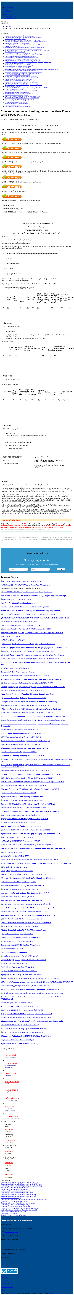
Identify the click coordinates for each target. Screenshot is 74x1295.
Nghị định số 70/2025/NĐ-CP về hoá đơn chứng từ (20, 1043)
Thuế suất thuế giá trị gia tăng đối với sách (17, 967)
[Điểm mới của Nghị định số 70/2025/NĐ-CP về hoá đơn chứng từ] (22, 1032)
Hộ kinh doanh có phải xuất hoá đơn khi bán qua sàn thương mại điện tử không (23, 96)
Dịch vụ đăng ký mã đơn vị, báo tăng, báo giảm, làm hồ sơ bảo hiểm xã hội (24, 1199)
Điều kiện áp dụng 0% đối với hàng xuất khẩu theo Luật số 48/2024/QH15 (22, 73)
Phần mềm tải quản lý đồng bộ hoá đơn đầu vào (15, 1206)
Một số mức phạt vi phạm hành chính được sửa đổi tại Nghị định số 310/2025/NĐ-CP (24, 47)
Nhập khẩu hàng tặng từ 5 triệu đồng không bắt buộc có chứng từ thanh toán (22, 59)
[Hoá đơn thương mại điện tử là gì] (12, 948)
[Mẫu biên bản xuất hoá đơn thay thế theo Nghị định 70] (18, 882)
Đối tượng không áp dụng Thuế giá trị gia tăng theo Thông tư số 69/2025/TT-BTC (23, 54)
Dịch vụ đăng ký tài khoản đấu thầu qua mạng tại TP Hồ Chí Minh (21, 1184)
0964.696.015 (9, 1151)
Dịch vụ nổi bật (5, 1283)
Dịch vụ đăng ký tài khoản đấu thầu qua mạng (15, 1205)
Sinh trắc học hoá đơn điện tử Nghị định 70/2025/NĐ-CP (18, 80)
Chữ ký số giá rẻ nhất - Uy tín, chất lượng (13, 1211)
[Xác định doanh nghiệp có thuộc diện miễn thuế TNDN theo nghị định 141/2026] (26, 629)
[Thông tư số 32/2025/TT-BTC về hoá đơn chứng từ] (17, 941)
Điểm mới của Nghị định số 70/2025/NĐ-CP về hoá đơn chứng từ (26, 1036)
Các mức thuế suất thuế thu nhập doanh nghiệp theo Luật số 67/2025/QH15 (22, 70)
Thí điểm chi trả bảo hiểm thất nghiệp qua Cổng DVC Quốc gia (19, 65)
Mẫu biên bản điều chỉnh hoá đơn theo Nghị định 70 (16, 95)
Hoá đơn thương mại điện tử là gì (12, 105)
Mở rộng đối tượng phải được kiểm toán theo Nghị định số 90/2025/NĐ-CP (30, 989)
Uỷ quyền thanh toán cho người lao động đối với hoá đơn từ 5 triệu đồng (21, 57)
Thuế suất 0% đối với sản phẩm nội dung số (15, 52)
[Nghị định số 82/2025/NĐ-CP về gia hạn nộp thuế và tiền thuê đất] (22, 1010)
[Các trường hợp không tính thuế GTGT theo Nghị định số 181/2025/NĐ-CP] (25, 807)
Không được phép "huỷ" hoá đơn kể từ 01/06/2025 (20, 1006)
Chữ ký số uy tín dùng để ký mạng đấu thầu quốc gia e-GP (19, 1210)
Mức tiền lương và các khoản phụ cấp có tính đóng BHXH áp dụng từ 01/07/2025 (23, 72)
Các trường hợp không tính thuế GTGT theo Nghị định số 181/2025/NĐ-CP (22, 77)
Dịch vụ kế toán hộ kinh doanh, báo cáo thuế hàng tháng (18, 1203)
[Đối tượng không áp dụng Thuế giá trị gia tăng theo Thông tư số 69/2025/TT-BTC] (27, 683)
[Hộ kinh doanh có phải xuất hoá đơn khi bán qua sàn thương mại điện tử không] (26, 904)
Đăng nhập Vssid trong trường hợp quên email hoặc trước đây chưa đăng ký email (23, 49)
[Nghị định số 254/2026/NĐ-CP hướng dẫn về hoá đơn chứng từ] (21, 581)
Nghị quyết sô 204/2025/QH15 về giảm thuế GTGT (16, 83)
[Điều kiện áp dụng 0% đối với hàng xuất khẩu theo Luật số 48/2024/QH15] (24, 785)
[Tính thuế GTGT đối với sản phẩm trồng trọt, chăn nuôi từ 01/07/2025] (23, 800)
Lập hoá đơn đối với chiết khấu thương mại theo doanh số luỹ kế (19, 99)
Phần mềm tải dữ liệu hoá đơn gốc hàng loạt (14, 1201)
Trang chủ (8, 26)
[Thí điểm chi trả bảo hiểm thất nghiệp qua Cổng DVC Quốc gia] (21, 737)
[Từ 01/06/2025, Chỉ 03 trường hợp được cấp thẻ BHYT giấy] (20, 1025)
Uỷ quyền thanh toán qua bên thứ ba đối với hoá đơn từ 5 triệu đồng (20, 56)
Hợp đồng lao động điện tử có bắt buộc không (15, 39)
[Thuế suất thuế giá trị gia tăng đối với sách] (15, 963)
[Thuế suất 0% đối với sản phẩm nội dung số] (15, 668)
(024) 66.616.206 (10, 1140)
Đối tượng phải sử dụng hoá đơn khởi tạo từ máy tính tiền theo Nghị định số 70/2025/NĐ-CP (37, 982)
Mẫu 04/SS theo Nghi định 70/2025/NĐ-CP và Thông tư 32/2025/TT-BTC (22, 98)
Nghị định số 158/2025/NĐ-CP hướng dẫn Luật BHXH (17, 75)
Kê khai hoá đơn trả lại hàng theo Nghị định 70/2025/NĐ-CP (18, 66)
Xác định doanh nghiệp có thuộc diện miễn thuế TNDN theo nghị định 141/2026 (23, 44)
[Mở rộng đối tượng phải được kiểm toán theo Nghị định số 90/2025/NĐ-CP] (25, 986)
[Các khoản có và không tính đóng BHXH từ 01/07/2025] (19, 752)
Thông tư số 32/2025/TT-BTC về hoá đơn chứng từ (16, 103)
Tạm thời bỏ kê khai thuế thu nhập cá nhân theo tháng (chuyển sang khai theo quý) (23, 37)
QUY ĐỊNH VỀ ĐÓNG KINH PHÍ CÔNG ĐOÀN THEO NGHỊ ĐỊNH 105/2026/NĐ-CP (26, 42)
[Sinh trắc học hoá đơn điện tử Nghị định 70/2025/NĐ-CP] (19, 822)
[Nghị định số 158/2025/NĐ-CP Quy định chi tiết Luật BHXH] (20, 815)
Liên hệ (3, 1290)
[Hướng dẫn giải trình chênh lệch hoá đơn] (14, 867)
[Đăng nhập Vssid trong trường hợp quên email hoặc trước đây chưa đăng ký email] (27, 651)
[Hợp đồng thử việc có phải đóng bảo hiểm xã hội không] (19, 621)
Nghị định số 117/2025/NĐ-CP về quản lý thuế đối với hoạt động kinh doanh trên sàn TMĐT (26, 88)
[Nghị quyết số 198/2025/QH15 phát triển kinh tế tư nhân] (19, 971)
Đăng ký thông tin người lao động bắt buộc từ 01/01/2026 (18, 63)
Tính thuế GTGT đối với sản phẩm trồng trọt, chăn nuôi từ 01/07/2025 (21, 76)
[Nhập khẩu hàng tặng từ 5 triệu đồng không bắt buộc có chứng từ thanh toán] (25, 705)
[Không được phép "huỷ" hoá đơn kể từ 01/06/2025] (17, 1002)
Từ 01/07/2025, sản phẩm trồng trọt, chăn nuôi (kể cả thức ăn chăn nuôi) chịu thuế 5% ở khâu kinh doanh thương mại (31, 69)
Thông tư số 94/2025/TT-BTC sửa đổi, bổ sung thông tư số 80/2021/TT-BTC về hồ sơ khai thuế (27, 50)
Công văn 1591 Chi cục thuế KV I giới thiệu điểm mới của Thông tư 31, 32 (22, 90)
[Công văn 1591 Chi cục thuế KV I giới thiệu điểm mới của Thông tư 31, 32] (24, 874)
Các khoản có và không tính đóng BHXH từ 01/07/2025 (17, 67)
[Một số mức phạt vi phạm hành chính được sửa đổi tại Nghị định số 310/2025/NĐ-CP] (28, 644)
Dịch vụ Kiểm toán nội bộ (9, 1213)
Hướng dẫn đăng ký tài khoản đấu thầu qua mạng (16, 1191)
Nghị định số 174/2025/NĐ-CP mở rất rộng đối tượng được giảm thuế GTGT (22, 82)
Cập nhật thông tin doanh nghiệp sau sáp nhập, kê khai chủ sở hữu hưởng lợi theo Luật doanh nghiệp (28, 62)
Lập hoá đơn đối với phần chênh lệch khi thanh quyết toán (18, 100)
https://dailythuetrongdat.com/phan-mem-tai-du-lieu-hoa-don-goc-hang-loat (30, 529)
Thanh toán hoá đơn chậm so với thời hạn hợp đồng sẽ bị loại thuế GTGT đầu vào (23, 60)
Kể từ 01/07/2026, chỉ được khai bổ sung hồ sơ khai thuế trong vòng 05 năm (22, 40)
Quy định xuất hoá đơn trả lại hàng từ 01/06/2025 (16, 102)
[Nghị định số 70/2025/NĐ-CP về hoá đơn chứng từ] (17, 1040)
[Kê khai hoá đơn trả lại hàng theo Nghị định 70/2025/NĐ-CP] (20, 744)
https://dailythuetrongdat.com (11, 1232)
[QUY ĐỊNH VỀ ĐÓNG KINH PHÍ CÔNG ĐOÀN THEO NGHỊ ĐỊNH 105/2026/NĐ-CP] (29, 614)
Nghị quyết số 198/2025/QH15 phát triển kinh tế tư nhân (23, 975)
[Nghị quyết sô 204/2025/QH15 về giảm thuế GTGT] (17, 837)
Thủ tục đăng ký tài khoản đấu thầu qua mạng (15, 1189)
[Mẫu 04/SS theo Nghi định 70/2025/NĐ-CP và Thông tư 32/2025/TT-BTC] (24, 911)
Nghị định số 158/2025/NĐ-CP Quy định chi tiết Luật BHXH (19, 79)
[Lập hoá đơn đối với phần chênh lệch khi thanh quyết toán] (19, 926)
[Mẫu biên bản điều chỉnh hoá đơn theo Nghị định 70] (17, 897)
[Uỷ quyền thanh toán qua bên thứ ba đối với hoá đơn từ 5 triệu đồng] (22, 690)
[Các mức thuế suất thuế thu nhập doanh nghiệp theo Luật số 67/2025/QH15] (25, 770)
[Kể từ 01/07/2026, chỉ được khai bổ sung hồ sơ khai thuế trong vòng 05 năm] (25, 607)
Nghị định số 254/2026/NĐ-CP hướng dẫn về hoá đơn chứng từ (19, 36)
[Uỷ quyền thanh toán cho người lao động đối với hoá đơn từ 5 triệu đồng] (24, 698)
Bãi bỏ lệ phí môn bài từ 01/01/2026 (13, 86)
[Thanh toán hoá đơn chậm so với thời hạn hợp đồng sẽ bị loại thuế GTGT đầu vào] (27, 713)
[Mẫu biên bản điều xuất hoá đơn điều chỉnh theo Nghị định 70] (20, 889)
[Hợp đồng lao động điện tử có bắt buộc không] (16, 599)
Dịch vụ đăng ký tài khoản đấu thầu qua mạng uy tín (17, 1192)
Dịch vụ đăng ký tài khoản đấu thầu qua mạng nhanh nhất (19, 1194)
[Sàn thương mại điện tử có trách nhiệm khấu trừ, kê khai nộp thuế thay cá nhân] (26, 1017)
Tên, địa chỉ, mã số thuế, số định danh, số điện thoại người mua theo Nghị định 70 (23, 85)
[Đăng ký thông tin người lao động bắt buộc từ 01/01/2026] (19, 729)
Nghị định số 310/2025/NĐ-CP (12, 46)
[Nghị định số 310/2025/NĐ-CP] (11, 636)
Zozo (52, 1293)
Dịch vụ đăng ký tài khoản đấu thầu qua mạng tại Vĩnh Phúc (19, 1182)
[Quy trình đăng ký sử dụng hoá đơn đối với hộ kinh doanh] (19, 956)
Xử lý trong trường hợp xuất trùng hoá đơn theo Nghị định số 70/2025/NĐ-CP (23, 53)
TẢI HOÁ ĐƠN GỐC (12, 1063)
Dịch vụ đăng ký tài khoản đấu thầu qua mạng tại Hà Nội (18, 1196)
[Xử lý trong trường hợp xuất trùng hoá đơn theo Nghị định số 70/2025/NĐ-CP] (25, 675)
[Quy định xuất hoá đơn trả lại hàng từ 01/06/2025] (17, 934)
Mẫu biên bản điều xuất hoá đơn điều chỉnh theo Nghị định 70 (19, 93)
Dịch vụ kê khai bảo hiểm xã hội (11, 1198)
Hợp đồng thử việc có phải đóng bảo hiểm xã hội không (17, 43)
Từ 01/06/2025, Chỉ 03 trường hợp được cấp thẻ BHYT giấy (24, 1029)
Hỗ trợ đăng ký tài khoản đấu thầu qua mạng (15, 1187)
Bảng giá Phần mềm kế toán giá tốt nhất (13, 1215)
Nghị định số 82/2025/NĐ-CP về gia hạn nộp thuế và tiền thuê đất (26, 1014)
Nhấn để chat (9, 1174)
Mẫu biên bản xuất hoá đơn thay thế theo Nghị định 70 (17, 92)
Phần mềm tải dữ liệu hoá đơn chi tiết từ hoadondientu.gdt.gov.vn (21, 1208)
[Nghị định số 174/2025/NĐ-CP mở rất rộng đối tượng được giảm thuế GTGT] (25, 830)
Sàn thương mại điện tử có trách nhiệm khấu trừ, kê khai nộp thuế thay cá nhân (32, 1021)
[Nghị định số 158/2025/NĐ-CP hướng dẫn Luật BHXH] (18, 793)
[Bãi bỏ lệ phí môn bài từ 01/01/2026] (12, 852)
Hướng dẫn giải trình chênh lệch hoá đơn (14, 89)
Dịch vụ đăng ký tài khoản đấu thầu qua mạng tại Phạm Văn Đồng (21, 1186)
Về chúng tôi (4, 1280)
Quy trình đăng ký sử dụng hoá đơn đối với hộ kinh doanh (18, 106)
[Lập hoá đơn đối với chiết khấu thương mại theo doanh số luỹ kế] (21, 919)
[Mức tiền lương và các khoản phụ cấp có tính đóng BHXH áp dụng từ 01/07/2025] (27, 778)
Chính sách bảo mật (7, 1287)
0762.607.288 (9, 1163)
